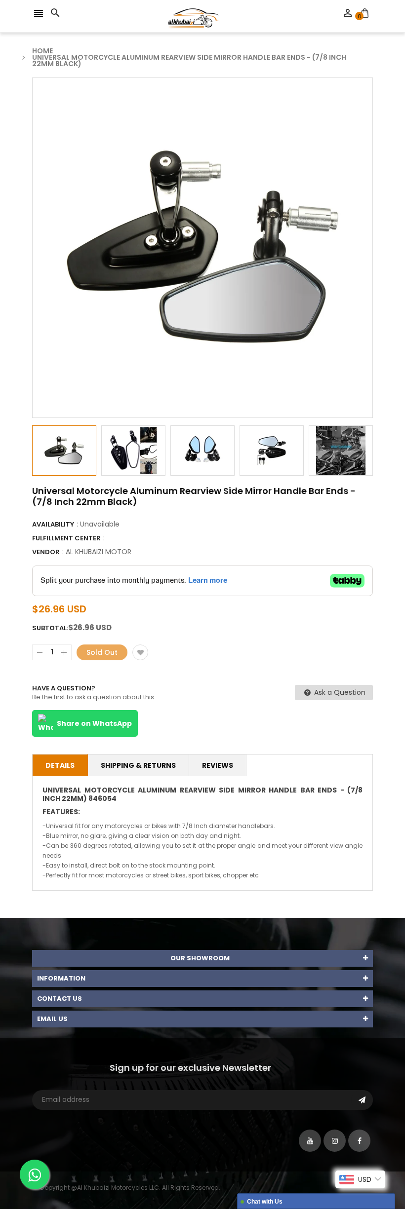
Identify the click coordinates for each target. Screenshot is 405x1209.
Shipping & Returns (138, 765)
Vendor (46, 552)
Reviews (217, 765)
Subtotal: (50, 628)
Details (60, 765)
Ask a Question (338, 692)
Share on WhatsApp (94, 723)
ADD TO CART (307, 1176)
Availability (53, 524)
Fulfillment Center (66, 538)
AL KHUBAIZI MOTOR (98, 552)
